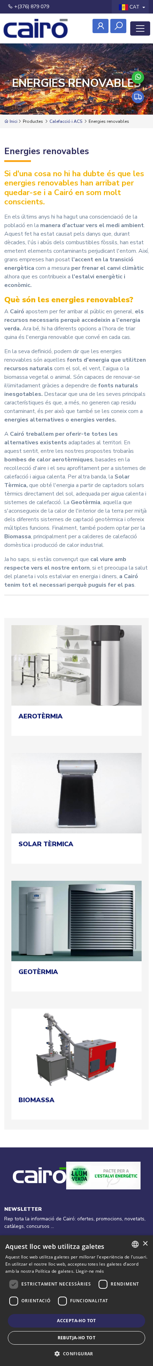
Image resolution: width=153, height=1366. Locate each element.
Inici (13, 121)
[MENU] (140, 28)
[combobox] (135, 1244)
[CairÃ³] (35, 28)
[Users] (101, 26)
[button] (76, 1353)
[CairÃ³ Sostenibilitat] (103, 1183)
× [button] (145, 1243)
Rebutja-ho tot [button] (77, 1338)
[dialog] (76, 1300)
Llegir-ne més (90, 1271)
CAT (134, 7)
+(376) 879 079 (31, 6)
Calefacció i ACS (65, 121)
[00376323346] (138, 77)
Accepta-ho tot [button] (76, 1321)
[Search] (118, 26)
